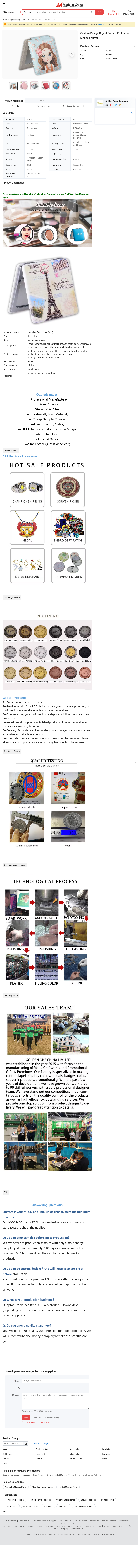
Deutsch (80, 1526)
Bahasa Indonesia (77, 1529)
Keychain (106, 1449)
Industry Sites (94, 1521)
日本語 (114, 1526)
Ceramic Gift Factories (65, 1500)
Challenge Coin (42, 1449)
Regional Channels (109, 1521)
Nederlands (89, 1526)
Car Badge (7, 1458)
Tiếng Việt (65, 1529)
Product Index (124, 1521)
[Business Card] (132, 112)
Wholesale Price (81, 1521)
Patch (104, 1458)
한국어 (106, 1526)
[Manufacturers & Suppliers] (69, 4)
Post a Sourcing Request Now (36, 1422)
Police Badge (74, 1454)
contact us (101, 24)
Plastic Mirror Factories (14, 1500)
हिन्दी (120, 1526)
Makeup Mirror (50, 19)
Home (5, 19)
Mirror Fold (48, 1506)
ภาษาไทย (128, 1526)
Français (49, 1526)
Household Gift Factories (40, 1500)
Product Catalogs (40, 1443)
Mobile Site (65, 1523)
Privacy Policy (109, 1534)
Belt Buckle (7, 1454)
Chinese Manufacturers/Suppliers (45, 1521)
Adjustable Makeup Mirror (15, 1487)
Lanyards (106, 1454)
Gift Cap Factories (88, 1500)
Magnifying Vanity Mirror (42, 1487)
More (5, 1511)
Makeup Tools (37, 19)
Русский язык (60, 1526)
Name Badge (74, 1449)
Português (39, 1526)
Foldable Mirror (11, 1506)
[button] (83, 105)
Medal (5, 1449)
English (21, 1526)
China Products (24, 1521)
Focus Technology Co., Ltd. (51, 1534)
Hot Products (11, 1521)
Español (30, 1526)
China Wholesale (66, 1521)
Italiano (71, 1526)
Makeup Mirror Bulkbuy (83, 1506)
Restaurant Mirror (30, 1506)
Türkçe (56, 1529)
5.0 (107, 105)
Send (26, 1417)
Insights (74, 1523)
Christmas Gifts (75, 1458)
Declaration (97, 1534)
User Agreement (84, 1534)
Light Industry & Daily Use (19, 19)
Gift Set (39, 1458)
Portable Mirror (107, 1500)
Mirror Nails (63, 1506)
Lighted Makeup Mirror (67, 1487)
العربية (99, 1526)
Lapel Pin (40, 1454)
